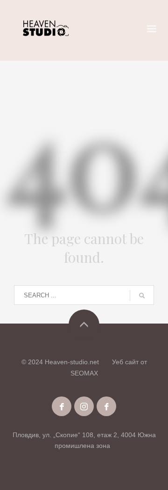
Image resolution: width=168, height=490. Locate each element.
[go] (142, 295)
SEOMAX (84, 373)
